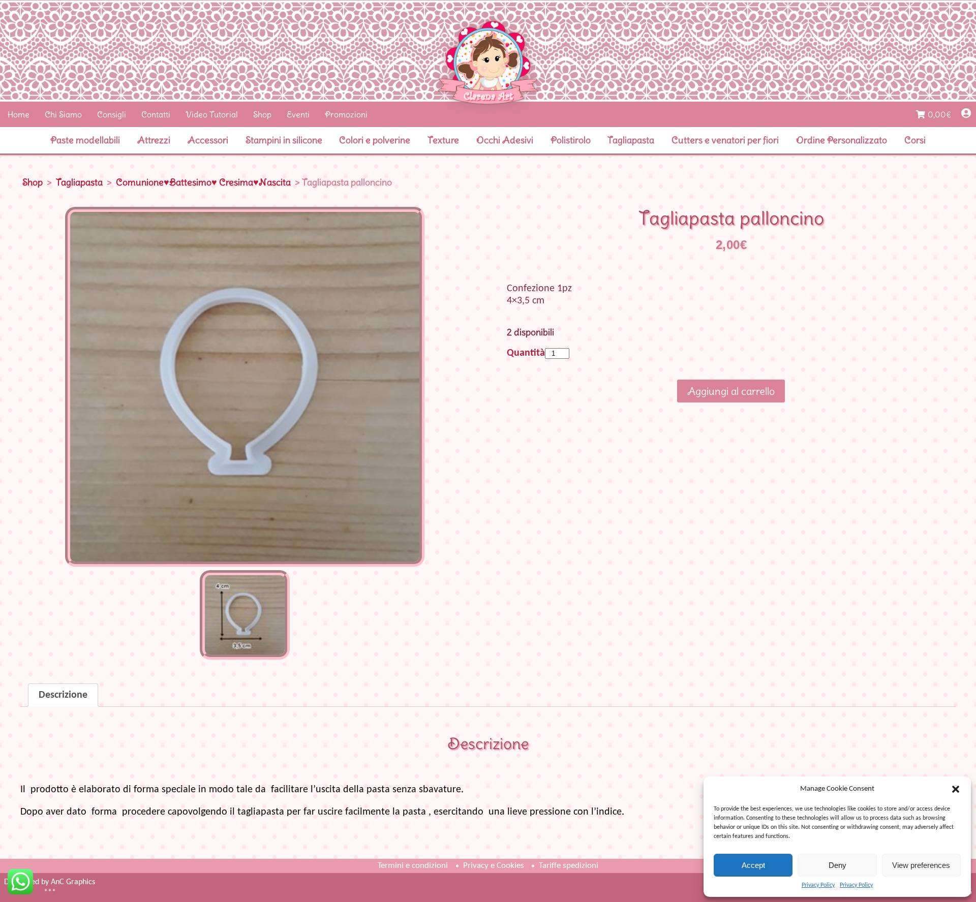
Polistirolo (571, 140)
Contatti (155, 114)
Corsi (915, 140)
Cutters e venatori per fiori (725, 140)
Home (18, 114)
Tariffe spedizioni (568, 865)
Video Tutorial (212, 114)
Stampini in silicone (284, 140)
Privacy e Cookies (493, 865)
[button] (956, 789)
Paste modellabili (85, 140)
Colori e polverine (374, 140)
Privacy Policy (818, 885)
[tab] (63, 695)
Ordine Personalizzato (841, 140)
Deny (837, 865)
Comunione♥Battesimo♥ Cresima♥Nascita (203, 182)
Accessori (208, 140)
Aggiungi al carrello (731, 391)
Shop (262, 114)
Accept (753, 865)
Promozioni (346, 114)
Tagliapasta (630, 140)
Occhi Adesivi (504, 140)
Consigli (111, 114)
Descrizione (63, 695)
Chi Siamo (63, 114)
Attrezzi (153, 140)
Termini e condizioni (413, 865)
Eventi (298, 114)
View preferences (921, 865)
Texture (443, 140)
